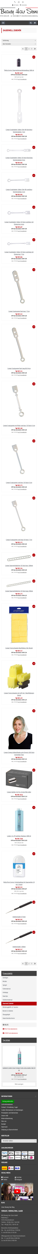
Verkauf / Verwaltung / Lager (9, 1107)
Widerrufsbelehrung (7, 1118)
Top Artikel (6, 1040)
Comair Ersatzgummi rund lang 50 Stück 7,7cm (19, 540)
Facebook (5, 1177)
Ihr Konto (16, 5)
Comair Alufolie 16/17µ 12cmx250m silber (19, 792)
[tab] (19, 1097)
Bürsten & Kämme (8, 1011)
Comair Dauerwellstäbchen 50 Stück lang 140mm (19, 591)
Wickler (5, 981)
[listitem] (4, 1153)
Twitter (5, 1180)
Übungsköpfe (6, 1015)
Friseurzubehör (7, 973)
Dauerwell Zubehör (8, 1003)
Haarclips (5, 996)
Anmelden (24, 5)
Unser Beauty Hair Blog (7, 1207)
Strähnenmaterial (7, 1000)
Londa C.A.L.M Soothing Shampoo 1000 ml (19, 836)
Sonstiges (5, 978)
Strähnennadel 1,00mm (19, 947)
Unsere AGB (4, 1116)
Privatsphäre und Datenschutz (9, 1113)
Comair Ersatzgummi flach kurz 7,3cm (19, 311)
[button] (35, 49)
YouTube (18, 1177)
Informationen (6, 1096)
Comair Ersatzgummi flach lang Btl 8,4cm (19, 368)
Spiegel (5, 985)
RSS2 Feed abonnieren (10, 1029)
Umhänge (5, 992)
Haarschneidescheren (9, 1018)
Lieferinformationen (7, 1104)
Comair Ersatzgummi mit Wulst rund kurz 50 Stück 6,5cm (19, 426)
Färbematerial (6, 989)
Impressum (4, 1127)
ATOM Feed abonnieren (11, 1033)
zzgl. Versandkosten (22, 79)
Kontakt (3, 1124)
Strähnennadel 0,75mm (19, 917)
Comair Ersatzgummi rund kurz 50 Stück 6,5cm (19, 483)
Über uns (3, 1121)
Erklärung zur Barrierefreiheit (9, 1130)
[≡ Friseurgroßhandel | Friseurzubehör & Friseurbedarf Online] (19, 12)
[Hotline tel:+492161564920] (15, 2)
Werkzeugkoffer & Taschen (10, 1007)
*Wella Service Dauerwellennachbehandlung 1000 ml (19, 70)
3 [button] (31, 49)
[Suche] (31, 22)
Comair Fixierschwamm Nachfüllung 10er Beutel (19, 648)
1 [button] (26, 49)
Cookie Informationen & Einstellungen (12, 1110)
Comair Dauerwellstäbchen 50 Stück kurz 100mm (19, 566)
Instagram (19, 1180)
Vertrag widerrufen (7, 1101)
